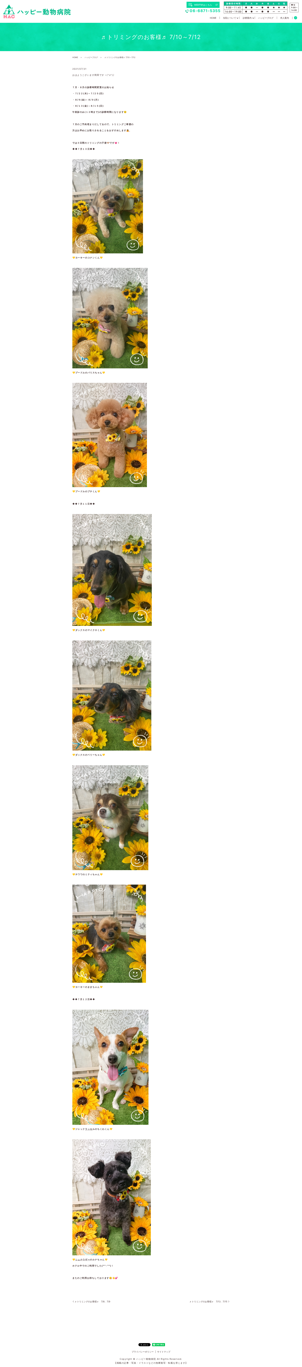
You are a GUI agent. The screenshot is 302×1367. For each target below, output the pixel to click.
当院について (229, 18)
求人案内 (284, 18)
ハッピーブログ (266, 18)
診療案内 (247, 18)
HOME (213, 18)
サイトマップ (163, 1351)
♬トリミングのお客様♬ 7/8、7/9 (92, 1301)
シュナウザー (82, 1259)
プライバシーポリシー (143, 1351)
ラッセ (88, 1129)
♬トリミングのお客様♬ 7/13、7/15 (208, 1301)
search (295, 18)
